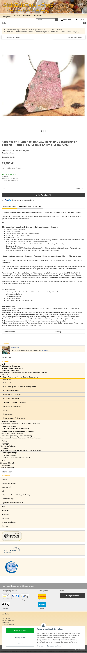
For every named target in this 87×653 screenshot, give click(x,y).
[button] (80, 20)
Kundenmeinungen (8, 499)
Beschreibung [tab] (9, 206)
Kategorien (7, 17)
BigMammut (81, 649)
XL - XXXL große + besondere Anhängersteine (20, 387)
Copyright (5, 526)
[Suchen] (56, 19)
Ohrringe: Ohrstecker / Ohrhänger (14, 402)
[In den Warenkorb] (3, 43)
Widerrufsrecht (6, 487)
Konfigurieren (20, 638)
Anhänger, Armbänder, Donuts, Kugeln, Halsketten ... (19, 376)
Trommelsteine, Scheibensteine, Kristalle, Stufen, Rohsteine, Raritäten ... (24, 371)
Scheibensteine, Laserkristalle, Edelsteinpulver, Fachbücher (20, 422)
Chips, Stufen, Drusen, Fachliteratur (17, 432)
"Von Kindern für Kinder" (8, 445)
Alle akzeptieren (20, 631)
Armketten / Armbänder (11, 398)
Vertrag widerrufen (72, 596)
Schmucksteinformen (12, 391)
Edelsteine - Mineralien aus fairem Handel (16, 457)
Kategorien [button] (6, 357)
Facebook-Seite (27, 350)
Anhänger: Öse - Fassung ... (12, 395)
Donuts (5, 410)
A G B (4, 491)
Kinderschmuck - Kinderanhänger (14, 418)
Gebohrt (12, 157)
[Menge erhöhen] (82, 188)
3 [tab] (45, 131)
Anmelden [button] (67, 20)
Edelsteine (7, 380)
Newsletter (5, 510)
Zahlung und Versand (9, 483)
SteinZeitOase (15, 348)
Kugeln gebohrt (8, 414)
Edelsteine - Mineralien (7, 462)
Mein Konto (27, 15)
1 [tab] (41, 131)
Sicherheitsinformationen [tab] (30, 206)
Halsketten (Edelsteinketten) (12, 406)
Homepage (38, 15)
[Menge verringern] (4, 188)
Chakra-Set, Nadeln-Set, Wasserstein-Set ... (16, 427)
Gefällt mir (45, 350)
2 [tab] (43, 131)
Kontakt (4, 479)
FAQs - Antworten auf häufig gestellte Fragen (17, 495)
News (3, 506)
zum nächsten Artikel (75, 37)
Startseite (17, 15)
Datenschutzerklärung (54, 646)
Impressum (41, 646)
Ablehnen (19, 644)
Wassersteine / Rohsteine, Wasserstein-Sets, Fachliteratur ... (20, 437)
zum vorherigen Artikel (12, 37)
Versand (18, 168)
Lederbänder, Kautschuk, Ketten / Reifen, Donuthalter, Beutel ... (21, 449)
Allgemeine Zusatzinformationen (12, 503)
